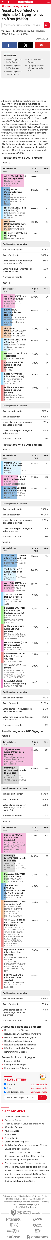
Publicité (45, 1196)
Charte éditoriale (33, 1196)
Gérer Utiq (45, 1202)
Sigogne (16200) (12, 1061)
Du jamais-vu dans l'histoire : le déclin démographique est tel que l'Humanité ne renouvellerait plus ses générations (25, 1156)
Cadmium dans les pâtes (17, 1141)
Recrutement (38, 1199)
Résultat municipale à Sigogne (19, 1048)
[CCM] (38, 1219)
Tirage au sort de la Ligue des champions (24, 1123)
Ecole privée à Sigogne (15, 1064)
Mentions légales (19, 1204)
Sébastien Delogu (13, 1127)
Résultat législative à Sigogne (18, 1041)
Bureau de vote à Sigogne (16, 1030)
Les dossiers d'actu (15, 1092)
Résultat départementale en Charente (22, 1034)
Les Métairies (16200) (23, 31)
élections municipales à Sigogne (17, 115)
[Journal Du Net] (13, 1225)
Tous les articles (21, 1199)
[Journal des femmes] (13, 1219)
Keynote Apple (12, 1131)
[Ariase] (13, 1236)
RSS (30, 1199)
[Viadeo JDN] (38, 1231)
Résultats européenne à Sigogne (20, 1044)
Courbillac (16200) (19, 34)
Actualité (10, 1084)
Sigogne (31, 66)
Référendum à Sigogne (15, 1052)
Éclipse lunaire (12, 1138)
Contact (10, 1199)
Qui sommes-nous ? (11, 1196)
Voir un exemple (39, 1084)
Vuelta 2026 (10, 1134)
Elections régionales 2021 (19, 6)
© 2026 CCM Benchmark (26, 1207)
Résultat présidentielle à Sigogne (20, 1037)
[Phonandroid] (38, 1237)
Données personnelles (11, 1202)
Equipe (23, 1196)
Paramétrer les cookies (30, 1202)
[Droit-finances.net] (38, 1225)
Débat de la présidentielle (17, 1116)
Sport (9, 1088)
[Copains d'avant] (13, 1231)
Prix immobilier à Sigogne (16, 1068)
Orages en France (13, 1120)
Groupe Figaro (33, 1204)
